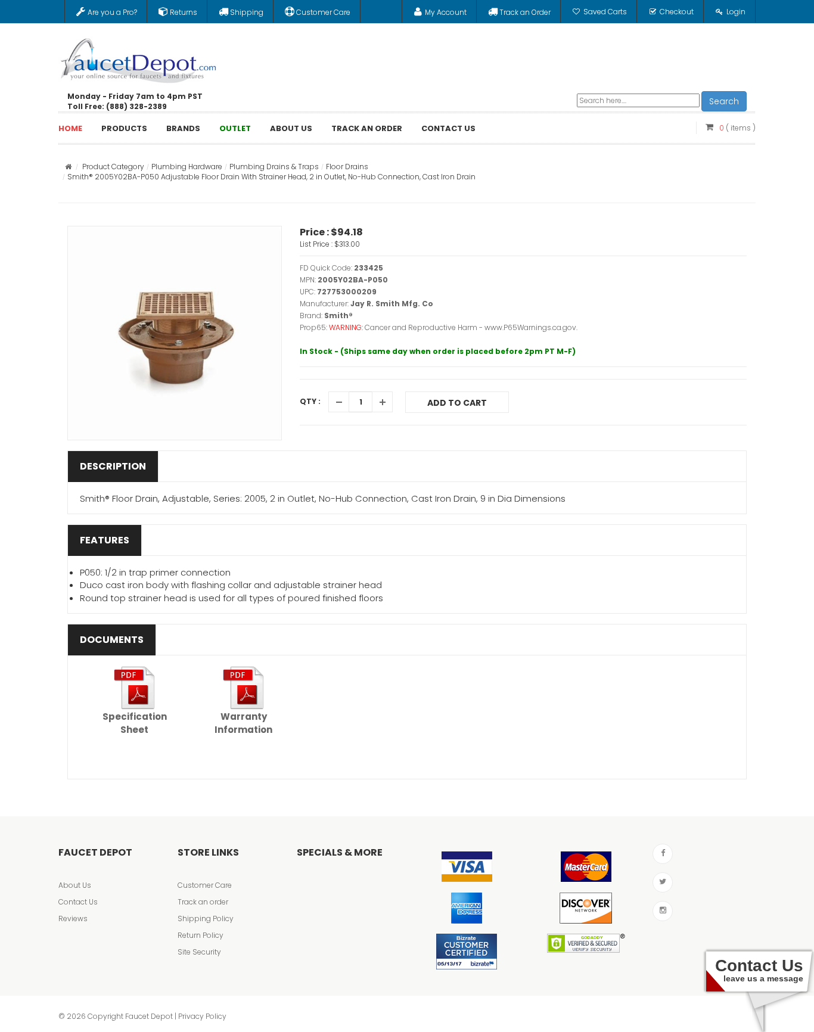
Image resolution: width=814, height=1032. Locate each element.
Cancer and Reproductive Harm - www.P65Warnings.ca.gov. (471, 327)
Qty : (310, 401)
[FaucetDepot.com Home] (138, 58)
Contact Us (78, 902)
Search (724, 101)
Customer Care (205, 885)
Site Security (199, 952)
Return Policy (200, 935)
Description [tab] (113, 466)
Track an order (203, 902)
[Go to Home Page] (68, 166)
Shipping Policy (206, 918)
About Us (74, 885)
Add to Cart (457, 403)
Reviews (73, 918)
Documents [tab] (112, 639)
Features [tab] (104, 540)
